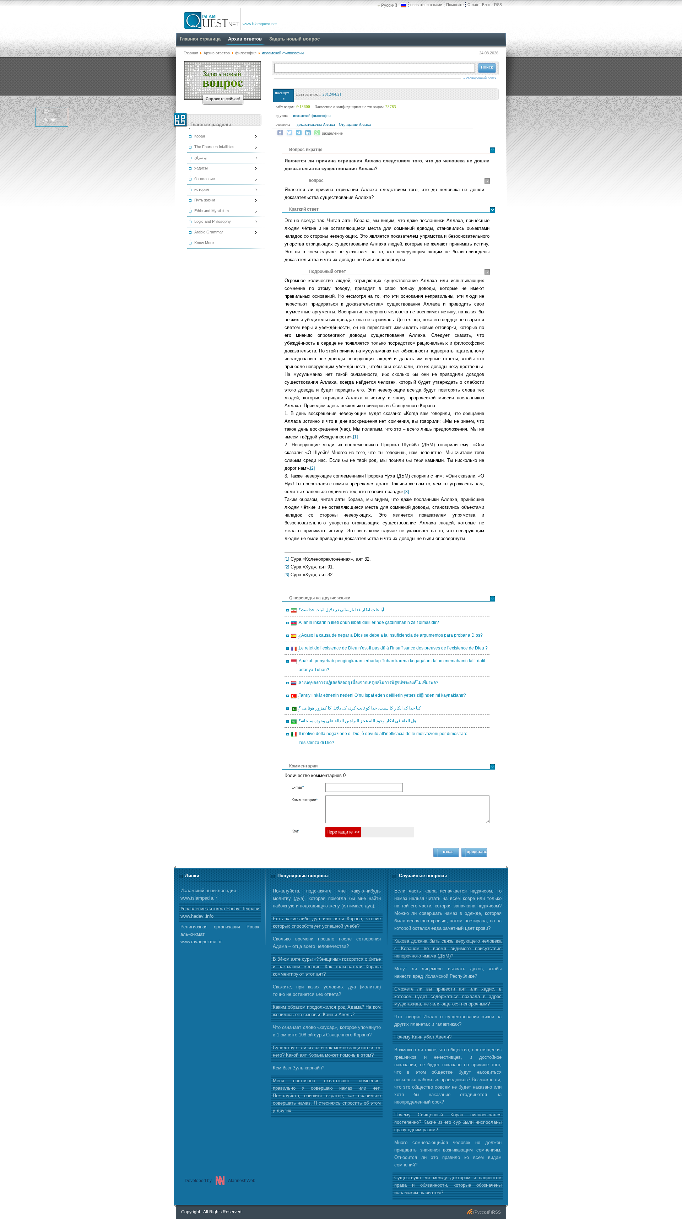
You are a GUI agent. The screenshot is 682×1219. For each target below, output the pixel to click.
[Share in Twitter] (289, 133)
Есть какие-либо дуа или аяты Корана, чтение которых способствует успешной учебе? (327, 922)
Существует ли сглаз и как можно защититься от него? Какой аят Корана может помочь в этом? (327, 1051)
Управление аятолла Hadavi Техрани (219, 912)
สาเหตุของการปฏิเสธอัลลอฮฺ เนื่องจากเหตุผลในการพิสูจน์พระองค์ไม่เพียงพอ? (367, 683)
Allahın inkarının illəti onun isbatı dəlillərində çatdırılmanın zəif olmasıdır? (368, 623)
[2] (312, 468)
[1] (355, 437)
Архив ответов (217, 53)
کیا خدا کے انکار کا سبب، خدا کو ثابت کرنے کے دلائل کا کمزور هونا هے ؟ (359, 709)
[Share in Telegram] (299, 133)
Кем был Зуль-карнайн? (298, 1067)
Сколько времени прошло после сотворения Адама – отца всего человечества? (327, 942)
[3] (406, 491)
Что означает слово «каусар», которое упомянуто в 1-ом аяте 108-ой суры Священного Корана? (327, 1031)
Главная (191, 53)
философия (245, 53)
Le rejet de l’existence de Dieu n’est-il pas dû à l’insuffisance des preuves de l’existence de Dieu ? (392, 649)
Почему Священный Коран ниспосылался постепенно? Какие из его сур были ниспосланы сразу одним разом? (448, 1122)
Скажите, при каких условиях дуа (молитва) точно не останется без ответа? (327, 990)
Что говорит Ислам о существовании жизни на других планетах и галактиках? (448, 1020)
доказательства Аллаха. (315, 124)
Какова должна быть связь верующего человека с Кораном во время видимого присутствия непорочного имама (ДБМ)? (448, 948)
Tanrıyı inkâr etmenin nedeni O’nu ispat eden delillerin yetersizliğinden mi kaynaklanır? (381, 696)
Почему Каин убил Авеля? (422, 1037)
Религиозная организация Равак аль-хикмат (219, 934)
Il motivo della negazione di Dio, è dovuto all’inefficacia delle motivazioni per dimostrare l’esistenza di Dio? (382, 738)
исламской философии (312, 115)
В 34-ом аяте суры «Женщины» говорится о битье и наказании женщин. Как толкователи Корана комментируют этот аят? (327, 966)
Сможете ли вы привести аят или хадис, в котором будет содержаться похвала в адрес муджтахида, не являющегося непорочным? (448, 996)
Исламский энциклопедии (208, 894)
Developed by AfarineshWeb (220, 1180)
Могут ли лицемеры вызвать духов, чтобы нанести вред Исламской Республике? (448, 972)
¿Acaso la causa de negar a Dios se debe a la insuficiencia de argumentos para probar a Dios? (390, 636)
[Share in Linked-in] (308, 133)
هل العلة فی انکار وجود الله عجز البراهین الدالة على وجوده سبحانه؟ (356, 722)
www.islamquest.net (260, 24)
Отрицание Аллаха (355, 124)
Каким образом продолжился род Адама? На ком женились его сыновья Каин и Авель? (327, 1010)
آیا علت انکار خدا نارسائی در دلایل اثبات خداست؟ (340, 610)
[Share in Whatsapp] (317, 133)
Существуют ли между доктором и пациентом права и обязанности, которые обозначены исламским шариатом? (448, 1185)
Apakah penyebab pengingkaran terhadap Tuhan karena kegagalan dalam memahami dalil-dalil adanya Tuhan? (391, 665)
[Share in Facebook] (280, 133)
